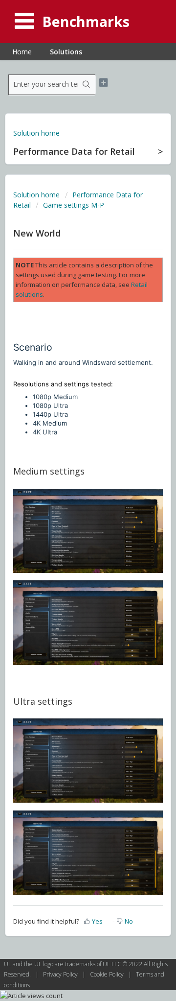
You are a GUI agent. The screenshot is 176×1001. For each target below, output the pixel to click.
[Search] (86, 85)
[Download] (70, 503)
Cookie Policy (107, 974)
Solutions (66, 51)
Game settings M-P (73, 205)
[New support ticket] (103, 83)
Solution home (36, 133)
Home (22, 51)
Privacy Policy (61, 974)
